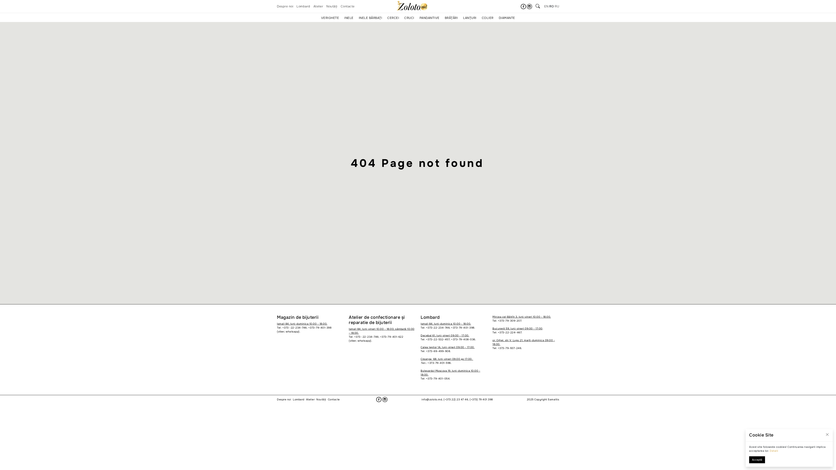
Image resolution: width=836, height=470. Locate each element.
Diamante (507, 18)
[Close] (827, 434)
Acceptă (757, 460)
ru (557, 6)
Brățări (451, 18)
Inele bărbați (370, 18)
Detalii (774, 451)
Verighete (330, 18)
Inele (349, 18)
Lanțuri (470, 18)
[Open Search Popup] (537, 6)
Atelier (318, 6)
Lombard (303, 6)
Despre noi (285, 6)
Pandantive (430, 18)
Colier (488, 18)
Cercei (393, 18)
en (546, 6)
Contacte (348, 6)
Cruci (409, 18)
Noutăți (331, 6)
